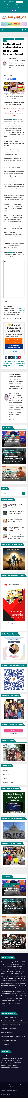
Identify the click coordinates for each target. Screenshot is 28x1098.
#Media (11, 63)
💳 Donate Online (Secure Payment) (13, 341)
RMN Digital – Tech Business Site (10, 1024)
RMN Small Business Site (8, 1032)
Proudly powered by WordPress (9, 1084)
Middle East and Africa (9, 782)
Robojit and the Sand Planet (9, 1040)
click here (11, 252)
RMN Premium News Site (8, 1028)
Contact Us (9, 7)
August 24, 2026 (10, 911)
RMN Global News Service (8, 1017)
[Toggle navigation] (25, 30)
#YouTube (11, 67)
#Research (21, 65)
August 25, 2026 (10, 893)
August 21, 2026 (10, 946)
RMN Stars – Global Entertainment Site (12, 1021)
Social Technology (19, 39)
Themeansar (14, 1086)
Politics (6, 437)
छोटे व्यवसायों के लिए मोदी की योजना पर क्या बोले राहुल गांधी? (8, 363)
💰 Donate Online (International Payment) (14, 346)
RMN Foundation (6, 1044)
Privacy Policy (16, 7)
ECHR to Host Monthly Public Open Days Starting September (14, 944)
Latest (18, 435)
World (4, 41)
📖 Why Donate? (14, 351)
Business (12, 450)
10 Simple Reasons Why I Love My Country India (12, 476)
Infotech (12, 39)
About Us (9, 5)
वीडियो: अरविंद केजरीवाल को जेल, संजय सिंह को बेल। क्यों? (19, 363)
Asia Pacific (5, 39)
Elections (13, 435)
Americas (6, 450)
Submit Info (15, 5)
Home (4, 5)
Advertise (22, 5)
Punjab (11, 437)
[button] (19, 30)
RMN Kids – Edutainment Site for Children (13, 1036)
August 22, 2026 (10, 928)
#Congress (22, 60)
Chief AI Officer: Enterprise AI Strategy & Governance (14, 458)
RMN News (13, 58)
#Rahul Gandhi (13, 65)
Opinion (17, 471)
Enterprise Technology (9, 452)
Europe (5, 778)
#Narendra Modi (17, 63)
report (13, 119)
